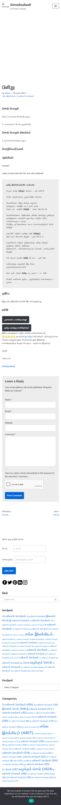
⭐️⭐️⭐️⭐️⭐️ (9, 336)
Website (8, 423)
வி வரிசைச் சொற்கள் (19, 777)
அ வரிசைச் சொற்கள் (14, 616)
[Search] (55, 599)
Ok (31, 801)
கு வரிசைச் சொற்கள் (38, 629)
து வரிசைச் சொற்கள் (16, 745)
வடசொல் (25, 662)
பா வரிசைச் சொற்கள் (40, 753)
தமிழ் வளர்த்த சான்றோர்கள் (16, 328)
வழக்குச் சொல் (41, 662)
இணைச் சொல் (14, 708)
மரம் (11, 658)
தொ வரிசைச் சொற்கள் (40, 646)
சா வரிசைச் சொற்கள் (22, 639)
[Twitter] (9, 582)
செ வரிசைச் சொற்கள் (9, 643)
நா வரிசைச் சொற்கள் (17, 650)
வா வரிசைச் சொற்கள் (29, 667)
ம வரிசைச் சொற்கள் (27, 657)
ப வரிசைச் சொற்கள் (36, 649)
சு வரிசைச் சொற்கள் (51, 639)
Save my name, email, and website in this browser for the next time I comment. (29, 475)
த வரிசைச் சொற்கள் (27, 642)
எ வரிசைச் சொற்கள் (44, 713)
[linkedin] (20, 582)
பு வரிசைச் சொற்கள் (35, 654)
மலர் (15, 658)
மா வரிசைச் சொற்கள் (47, 658)
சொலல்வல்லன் (8, 366)
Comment (10, 434)
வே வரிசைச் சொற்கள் (36, 671)
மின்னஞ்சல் (7, 559)
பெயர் (7, 548)
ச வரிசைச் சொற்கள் (42, 734)
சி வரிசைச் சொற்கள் (37, 639)
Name (8, 399)
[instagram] (25, 582)
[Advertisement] (30, 44)
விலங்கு (41, 667)
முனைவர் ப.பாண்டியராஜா (15, 319)
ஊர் (51, 621)
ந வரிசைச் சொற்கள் (24, 749)
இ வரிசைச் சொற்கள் (19, 620)
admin (7, 93)
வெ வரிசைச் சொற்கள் (19, 671)
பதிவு (30, 336)
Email (8, 411)
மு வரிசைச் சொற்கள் (37, 764)
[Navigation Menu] (55, 6)
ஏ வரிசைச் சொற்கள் (23, 625)
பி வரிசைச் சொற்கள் (25, 96)
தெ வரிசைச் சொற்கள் (24, 646)
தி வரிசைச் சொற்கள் (45, 643)
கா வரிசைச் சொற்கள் (20, 629)
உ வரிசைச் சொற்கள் (40, 620)
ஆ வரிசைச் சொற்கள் (35, 616)
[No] (57, 796)
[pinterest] (14, 582)
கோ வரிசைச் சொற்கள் (17, 635)
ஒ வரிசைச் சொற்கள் (37, 625)
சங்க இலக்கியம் (9, 96)
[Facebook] (4, 582)
